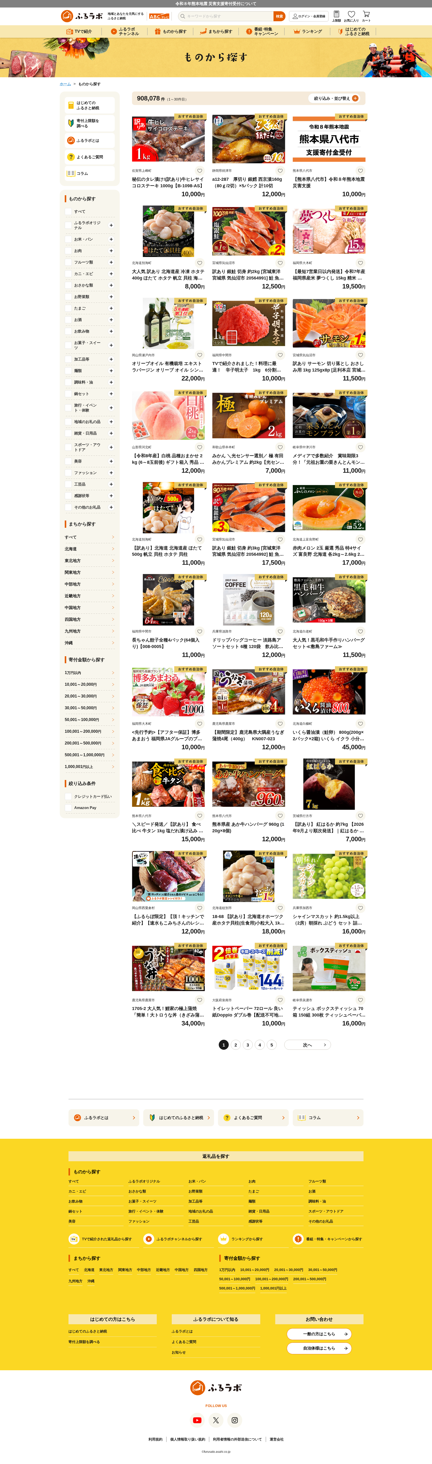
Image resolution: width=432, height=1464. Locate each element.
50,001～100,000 (82, 720)
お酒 (312, 1191)
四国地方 (73, 619)
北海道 (71, 549)
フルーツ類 (317, 1181)
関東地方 (73, 572)
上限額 (336, 20)
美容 (72, 1221)
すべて (80, 211)
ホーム (65, 84)
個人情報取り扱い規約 (187, 1439)
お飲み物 (75, 1201)
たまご (253, 1191)
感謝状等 (255, 1221)
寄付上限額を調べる (84, 1342)
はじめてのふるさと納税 (87, 1331)
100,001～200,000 (83, 731)
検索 (279, 16)
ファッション (139, 1221)
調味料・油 (317, 1201)
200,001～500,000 (83, 743)
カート (366, 20)
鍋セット (75, 1211)
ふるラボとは (182, 1331)
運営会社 (277, 1439)
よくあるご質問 (184, 1342)
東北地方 (73, 560)
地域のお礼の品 (200, 1211)
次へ (307, 1045)
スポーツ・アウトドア (326, 1211)
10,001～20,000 (81, 684)
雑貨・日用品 (259, 1211)
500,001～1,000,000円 (237, 1288)
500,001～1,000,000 (84, 755)
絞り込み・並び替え (332, 98)
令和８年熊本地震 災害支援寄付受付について (216, 4)
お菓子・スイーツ (142, 1201)
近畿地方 (73, 596)
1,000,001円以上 (273, 1288)
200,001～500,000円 (309, 1279)
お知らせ (179, 1352)
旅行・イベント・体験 (146, 1211)
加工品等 (195, 1201)
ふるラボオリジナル (144, 1181)
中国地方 (73, 608)
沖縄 (69, 643)
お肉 (252, 1181)
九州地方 (73, 631)
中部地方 (73, 584)
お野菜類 (195, 1191)
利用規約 (155, 1439)
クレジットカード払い (93, 796)
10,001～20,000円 (254, 1270)
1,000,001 (79, 766)
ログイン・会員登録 (311, 16)
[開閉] (111, 225)
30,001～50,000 (81, 708)
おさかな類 (137, 1191)
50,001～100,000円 (234, 1279)
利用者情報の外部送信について (237, 1439)
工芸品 (193, 1221)
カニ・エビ (77, 1191)
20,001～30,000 (81, 696)
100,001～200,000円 (271, 1279)
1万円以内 (227, 1270)
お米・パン (197, 1181)
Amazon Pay (85, 808)
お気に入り (351, 20)
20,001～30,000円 (288, 1270)
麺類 (252, 1201)
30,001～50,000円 (322, 1270)
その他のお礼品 (320, 1221)
